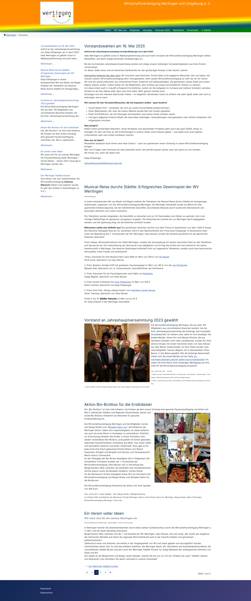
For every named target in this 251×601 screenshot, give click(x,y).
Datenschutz (46, 592)
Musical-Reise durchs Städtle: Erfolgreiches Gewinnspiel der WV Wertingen (57, 73)
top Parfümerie (179, 265)
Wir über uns (120, 30)
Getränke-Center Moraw (143, 290)
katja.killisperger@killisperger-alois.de (103, 163)
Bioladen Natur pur (117, 427)
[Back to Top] (246, 596)
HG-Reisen (164, 257)
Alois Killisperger (123, 282)
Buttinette (148, 273)
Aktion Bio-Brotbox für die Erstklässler (60, 127)
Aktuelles (147, 30)
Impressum (45, 588)
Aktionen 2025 (162, 30)
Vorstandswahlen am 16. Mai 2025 (58, 46)
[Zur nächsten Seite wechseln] (105, 572)
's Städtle (206, 30)
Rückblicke (178, 30)
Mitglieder (135, 30)
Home (108, 30)
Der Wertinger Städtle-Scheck (55, 175)
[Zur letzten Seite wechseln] (110, 572)
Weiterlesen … (47, 63)
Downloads (192, 30)
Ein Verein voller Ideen (52, 151)
